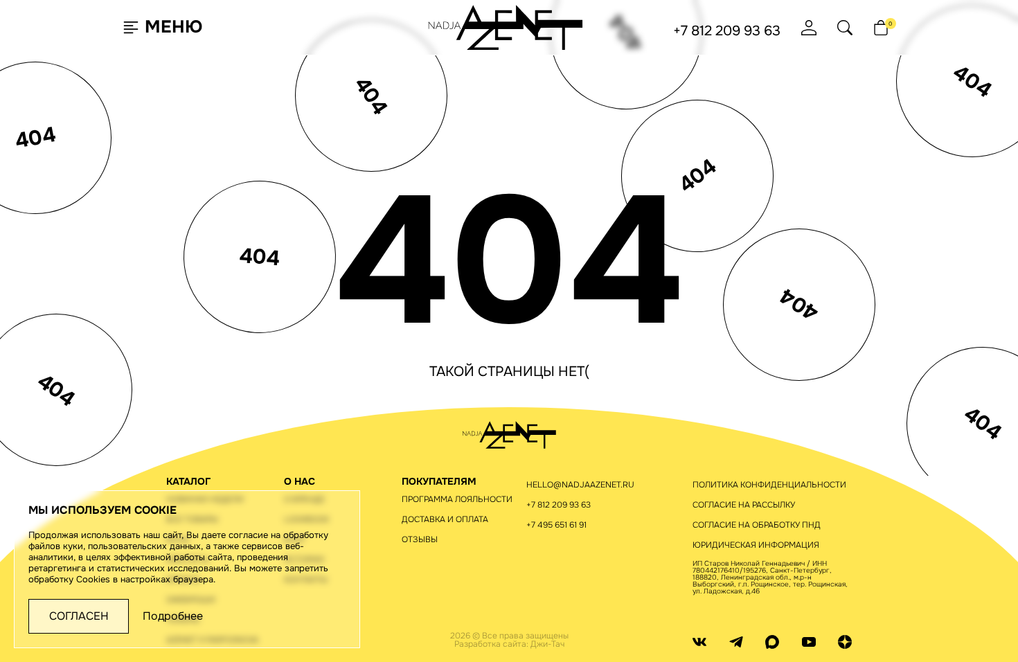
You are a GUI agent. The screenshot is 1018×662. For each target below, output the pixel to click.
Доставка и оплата (445, 519)
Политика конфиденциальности (769, 484)
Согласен (79, 616)
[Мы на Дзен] (845, 641)
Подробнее (173, 616)
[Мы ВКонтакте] (699, 641)
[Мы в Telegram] (736, 641)
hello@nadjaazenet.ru (580, 484)
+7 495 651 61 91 (556, 524)
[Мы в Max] (772, 641)
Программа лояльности (457, 499)
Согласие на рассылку (744, 504)
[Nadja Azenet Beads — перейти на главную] (506, 26)
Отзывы (420, 539)
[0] (880, 27)
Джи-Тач (547, 644)
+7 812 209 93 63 (726, 31)
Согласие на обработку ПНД (757, 524)
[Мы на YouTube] (809, 641)
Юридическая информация (756, 545)
